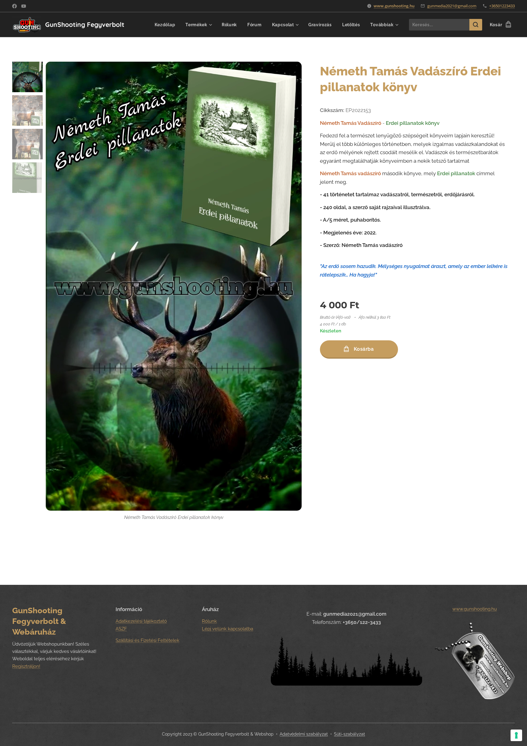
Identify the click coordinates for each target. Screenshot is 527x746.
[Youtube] (23, 6)
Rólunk (209, 621)
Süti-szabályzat (349, 734)
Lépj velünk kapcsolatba (227, 629)
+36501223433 (502, 6)
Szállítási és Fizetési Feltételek (147, 640)
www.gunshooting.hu (394, 6)
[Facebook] (14, 6)
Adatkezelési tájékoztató (141, 621)
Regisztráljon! (26, 666)
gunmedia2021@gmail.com (451, 6)
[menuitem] (165, 24)
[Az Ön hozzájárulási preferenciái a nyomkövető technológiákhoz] (516, 735)
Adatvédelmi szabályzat (304, 734)
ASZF (121, 629)
